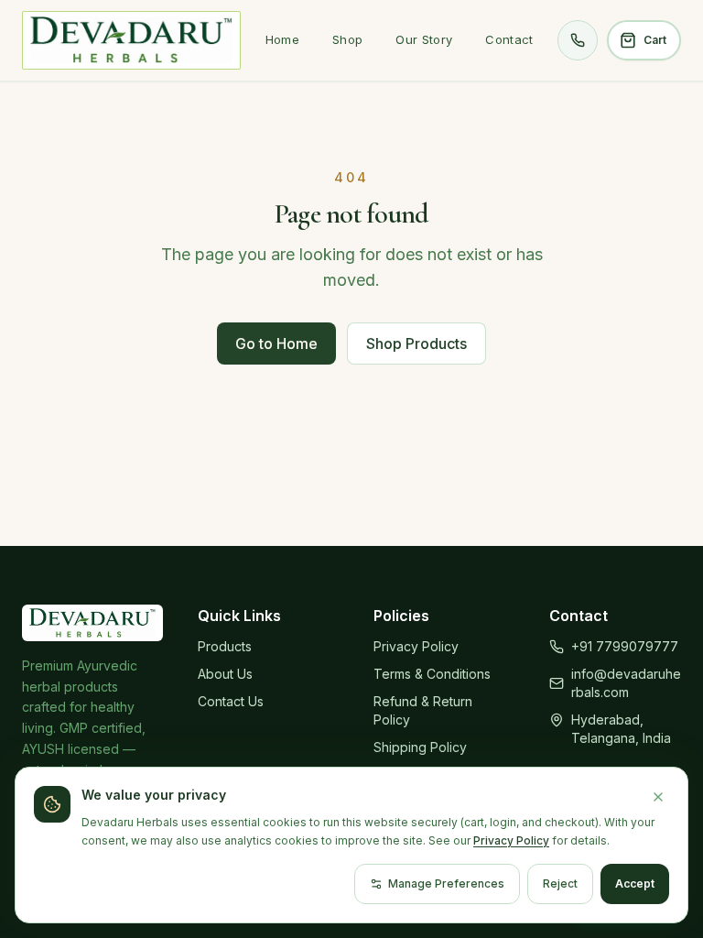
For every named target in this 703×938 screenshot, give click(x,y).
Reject (560, 883)
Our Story (423, 39)
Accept (634, 883)
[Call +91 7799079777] (577, 40)
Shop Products (416, 343)
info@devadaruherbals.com (626, 683)
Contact (509, 39)
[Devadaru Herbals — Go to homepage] (131, 40)
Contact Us (231, 701)
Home (282, 39)
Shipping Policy (420, 747)
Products (225, 646)
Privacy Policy (416, 646)
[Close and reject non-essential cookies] (658, 797)
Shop (347, 39)
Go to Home (276, 343)
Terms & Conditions (432, 674)
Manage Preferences (446, 883)
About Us (225, 674)
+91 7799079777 (624, 646)
